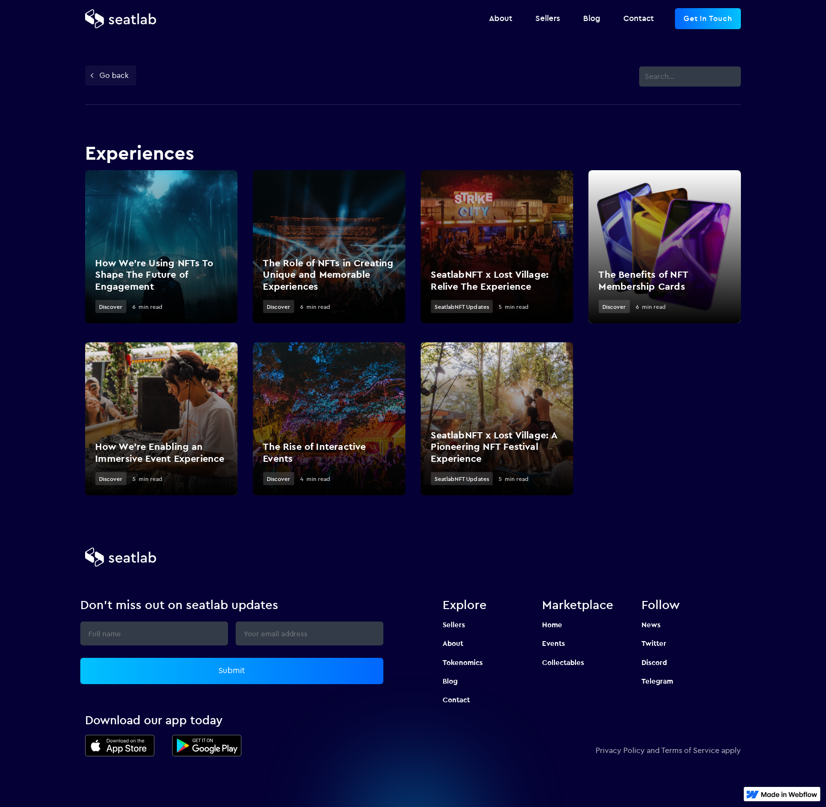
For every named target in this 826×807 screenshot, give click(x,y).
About (453, 643)
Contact (456, 699)
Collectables (563, 662)
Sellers (454, 624)
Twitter (653, 643)
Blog (450, 681)
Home (552, 624)
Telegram (657, 681)
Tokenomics (463, 662)
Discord (654, 662)
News (651, 624)
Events (553, 643)
